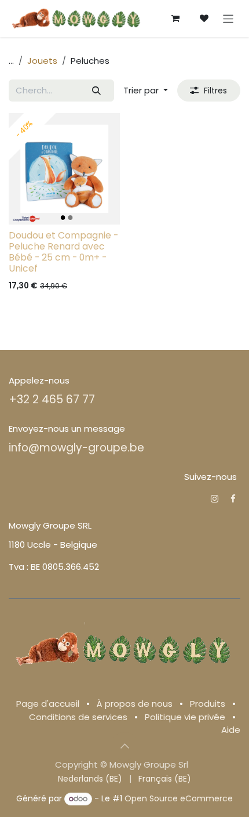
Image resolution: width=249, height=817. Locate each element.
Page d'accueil (47, 703)
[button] (145, 90)
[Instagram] (214, 498)
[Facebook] (233, 498)
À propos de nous (135, 703)
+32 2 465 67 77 (52, 399)
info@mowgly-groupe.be (76, 448)
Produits (207, 703)
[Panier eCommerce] (175, 18)
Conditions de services (78, 717)
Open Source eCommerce (178, 798)
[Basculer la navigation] (228, 18)
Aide (230, 730)
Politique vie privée (185, 717)
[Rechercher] (96, 90)
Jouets (42, 61)
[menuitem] (90, 779)
